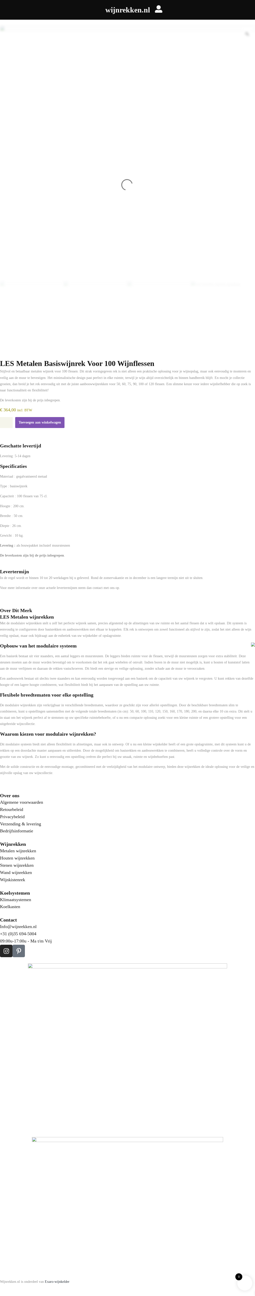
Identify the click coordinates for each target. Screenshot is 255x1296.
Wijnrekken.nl (127, 10)
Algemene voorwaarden (21, 802)
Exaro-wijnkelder (57, 1282)
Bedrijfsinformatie (16, 830)
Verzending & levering (20, 823)
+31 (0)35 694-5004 (18, 933)
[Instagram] (6, 951)
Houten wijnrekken (17, 858)
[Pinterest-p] (18, 951)
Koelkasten (10, 906)
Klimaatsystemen (15, 899)
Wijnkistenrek (12, 879)
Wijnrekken (13, 844)
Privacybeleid (12, 816)
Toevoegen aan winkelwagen (40, 422)
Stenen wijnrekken (17, 865)
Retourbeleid (11, 809)
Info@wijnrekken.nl (18, 926)
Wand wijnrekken (16, 872)
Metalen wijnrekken (18, 850)
